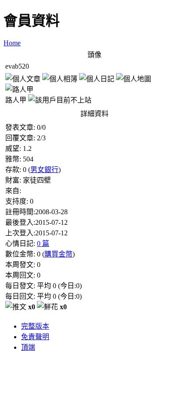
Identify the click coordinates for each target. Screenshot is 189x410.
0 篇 (43, 243)
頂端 (28, 347)
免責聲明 (35, 336)
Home (12, 43)
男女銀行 (44, 169)
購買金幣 (58, 254)
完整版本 (35, 326)
